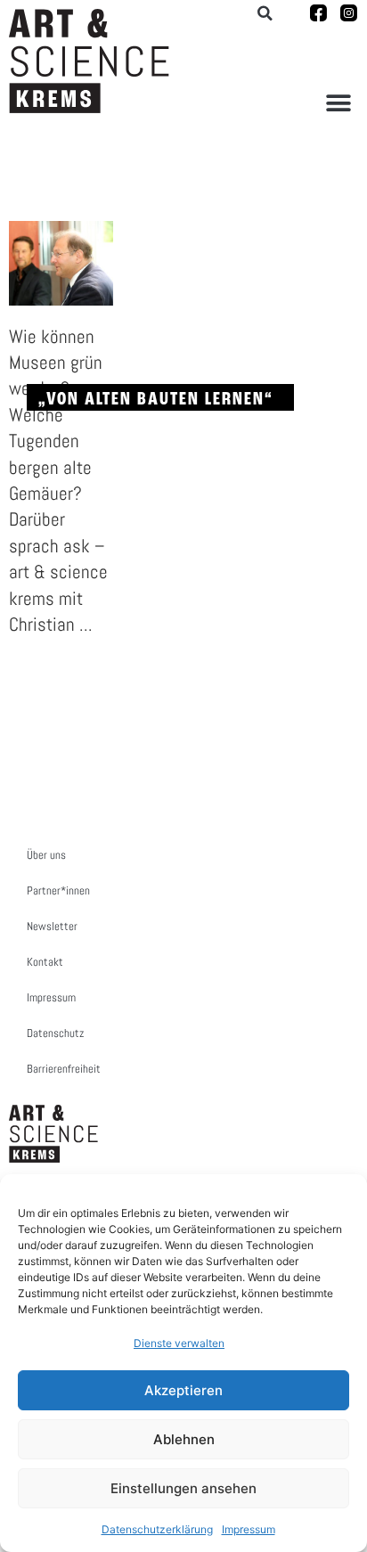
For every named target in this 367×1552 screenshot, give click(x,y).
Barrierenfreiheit (64, 1068)
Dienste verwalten (179, 1343)
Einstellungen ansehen (183, 1488)
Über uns (46, 854)
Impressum (248, 1529)
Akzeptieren (183, 1390)
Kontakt (45, 961)
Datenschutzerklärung (157, 1529)
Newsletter (52, 926)
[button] (338, 103)
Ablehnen (184, 1439)
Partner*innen (58, 890)
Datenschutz (55, 1033)
